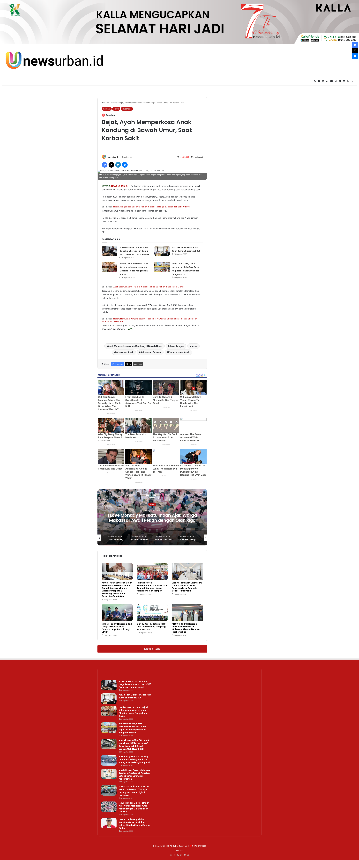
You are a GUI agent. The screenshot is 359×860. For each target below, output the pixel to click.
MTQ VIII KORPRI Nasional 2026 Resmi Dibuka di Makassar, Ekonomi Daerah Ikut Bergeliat (186, 628)
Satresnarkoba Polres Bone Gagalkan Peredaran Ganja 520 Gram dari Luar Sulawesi (134, 251)
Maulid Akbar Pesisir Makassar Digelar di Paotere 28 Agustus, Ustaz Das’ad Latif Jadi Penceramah (134, 774)
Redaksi (179, 850)
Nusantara (126, 109)
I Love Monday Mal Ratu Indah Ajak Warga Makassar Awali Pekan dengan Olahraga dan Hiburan (134, 807)
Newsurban (111, 157)
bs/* (129, 329)
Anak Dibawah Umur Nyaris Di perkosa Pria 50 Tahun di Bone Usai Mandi (148, 286)
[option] (152, 517)
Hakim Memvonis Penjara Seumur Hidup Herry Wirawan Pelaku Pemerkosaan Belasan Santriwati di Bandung (149, 320)
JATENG (106, 186)
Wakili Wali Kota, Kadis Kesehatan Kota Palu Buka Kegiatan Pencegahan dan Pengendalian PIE (132, 728)
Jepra (194, 346)
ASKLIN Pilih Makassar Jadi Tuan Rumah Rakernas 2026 (135, 696)
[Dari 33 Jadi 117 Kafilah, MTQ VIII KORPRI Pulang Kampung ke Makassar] (152, 612)
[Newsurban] (54, 60)
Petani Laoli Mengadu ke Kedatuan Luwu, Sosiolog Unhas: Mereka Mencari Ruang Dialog (152, 520)
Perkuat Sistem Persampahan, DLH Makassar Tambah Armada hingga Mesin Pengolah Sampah (152, 586)
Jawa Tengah (176, 346)
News (116, 109)
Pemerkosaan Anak (179, 352)
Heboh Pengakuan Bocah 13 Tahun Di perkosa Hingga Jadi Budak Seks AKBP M (151, 206)
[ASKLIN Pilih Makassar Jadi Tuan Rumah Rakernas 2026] (162, 251)
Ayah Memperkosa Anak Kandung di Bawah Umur (135, 346)
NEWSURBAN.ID (119, 186)
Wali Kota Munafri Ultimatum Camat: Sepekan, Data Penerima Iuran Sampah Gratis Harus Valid (187, 586)
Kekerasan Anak (125, 352)
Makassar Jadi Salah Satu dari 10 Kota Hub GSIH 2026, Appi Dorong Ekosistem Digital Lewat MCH (134, 791)
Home (106, 102)
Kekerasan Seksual (151, 352)
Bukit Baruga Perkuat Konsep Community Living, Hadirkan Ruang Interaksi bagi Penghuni (134, 759)
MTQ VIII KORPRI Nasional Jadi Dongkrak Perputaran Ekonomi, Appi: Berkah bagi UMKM (117, 628)
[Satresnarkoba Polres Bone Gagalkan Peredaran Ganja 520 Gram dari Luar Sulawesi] (109, 251)
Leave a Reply (152, 648)
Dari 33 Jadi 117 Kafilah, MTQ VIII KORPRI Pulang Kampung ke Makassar (151, 627)
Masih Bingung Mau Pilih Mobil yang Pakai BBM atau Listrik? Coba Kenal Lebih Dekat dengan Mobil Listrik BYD (134, 744)
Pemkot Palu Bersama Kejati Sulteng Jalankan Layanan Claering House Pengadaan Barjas (133, 712)
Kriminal (114, 102)
